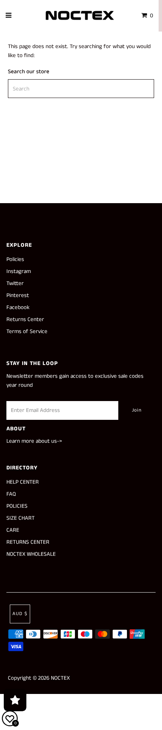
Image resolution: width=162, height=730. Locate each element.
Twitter (15, 283)
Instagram (18, 271)
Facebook (17, 307)
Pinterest (17, 295)
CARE (12, 530)
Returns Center (25, 319)
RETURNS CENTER (27, 542)
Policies (15, 259)
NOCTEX (60, 678)
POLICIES (17, 506)
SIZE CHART (20, 518)
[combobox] (81, 88)
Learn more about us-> (34, 441)
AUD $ (20, 613)
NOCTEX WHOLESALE (31, 554)
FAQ (11, 494)
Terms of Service (26, 331)
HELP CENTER (22, 482)
